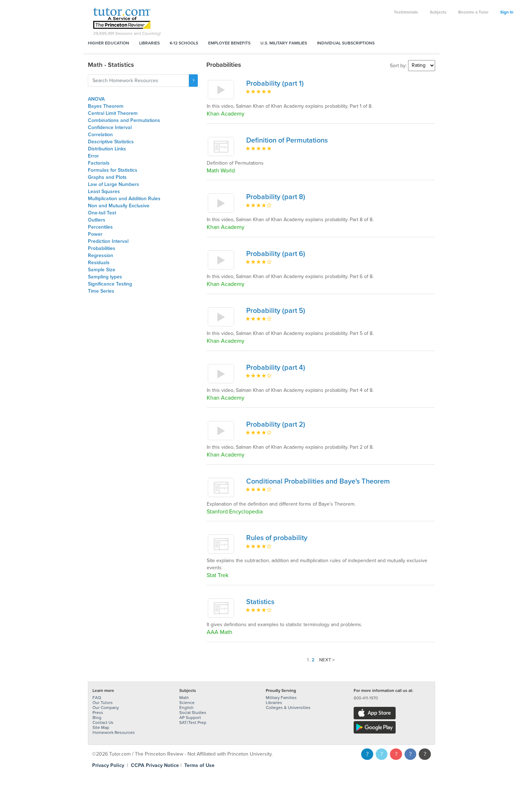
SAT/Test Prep (192, 722)
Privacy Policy (108, 765)
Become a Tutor (473, 12)
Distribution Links (107, 149)
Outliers (96, 220)
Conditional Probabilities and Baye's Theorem (318, 481)
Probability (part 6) (275, 254)
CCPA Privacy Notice (155, 765)
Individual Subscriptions (346, 43)
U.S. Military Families (283, 43)
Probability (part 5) (275, 310)
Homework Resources (114, 732)
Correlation (100, 135)
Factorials (99, 163)
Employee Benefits (229, 43)
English (186, 707)
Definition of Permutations (287, 140)
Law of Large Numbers (113, 184)
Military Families (281, 697)
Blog (97, 717)
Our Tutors (103, 702)
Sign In (506, 12)
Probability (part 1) (275, 83)
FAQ (97, 697)
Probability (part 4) (275, 367)
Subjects (438, 12)
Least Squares (104, 191)
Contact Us (103, 722)
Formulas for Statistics (112, 170)
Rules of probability (276, 538)
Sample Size (101, 270)
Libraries (149, 43)
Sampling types (105, 277)
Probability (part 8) (275, 197)
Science (187, 702)
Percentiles (100, 227)
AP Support (190, 717)
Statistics (260, 602)
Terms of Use (199, 765)
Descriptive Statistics (111, 142)
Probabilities (101, 248)
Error (93, 156)
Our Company (106, 707)
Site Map (101, 727)
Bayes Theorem (105, 106)
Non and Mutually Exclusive (118, 206)
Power (95, 234)
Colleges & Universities (288, 707)
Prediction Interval (108, 241)
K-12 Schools (184, 43)
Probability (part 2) (275, 424)
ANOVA (96, 99)
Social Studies (192, 712)
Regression (100, 255)
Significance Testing (110, 284)
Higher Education (108, 43)
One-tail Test (102, 213)
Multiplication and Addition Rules (124, 199)
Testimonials (406, 12)
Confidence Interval (110, 127)
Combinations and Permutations (124, 120)
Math (184, 697)
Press (98, 712)
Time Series (101, 291)
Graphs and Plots (107, 177)
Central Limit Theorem (113, 113)
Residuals (99, 263)
